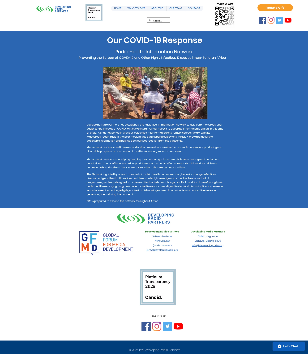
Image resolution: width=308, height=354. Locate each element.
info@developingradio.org (162, 250)
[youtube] (288, 20)
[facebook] (262, 20)
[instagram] (271, 20)
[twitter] (279, 20)
